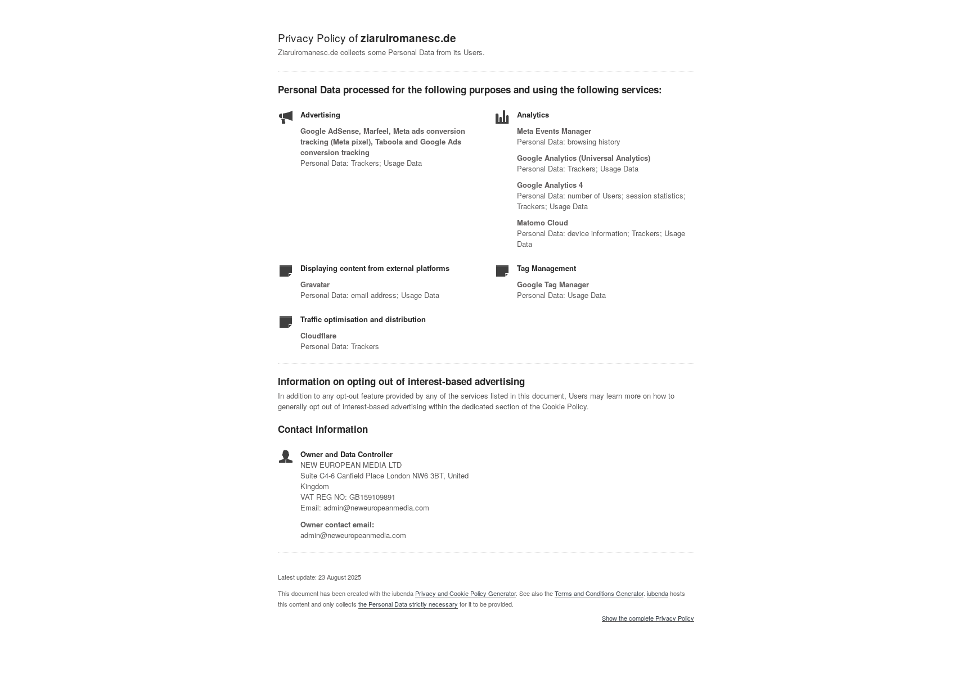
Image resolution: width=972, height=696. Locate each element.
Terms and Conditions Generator (599, 593)
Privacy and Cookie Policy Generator (465, 593)
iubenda (657, 593)
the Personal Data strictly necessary (408, 603)
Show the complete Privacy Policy (648, 618)
